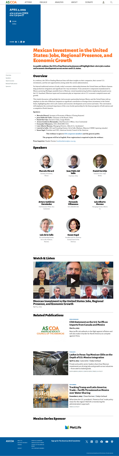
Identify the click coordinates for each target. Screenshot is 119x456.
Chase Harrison (89, 396)
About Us (20, 440)
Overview (8, 75)
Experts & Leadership (36, 440)
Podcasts (72, 352)
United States (88, 371)
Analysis (59, 2)
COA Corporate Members (37, 448)
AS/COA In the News (22, 442)
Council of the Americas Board (37, 445)
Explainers (72, 384)
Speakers (8, 78)
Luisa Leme (84, 361)
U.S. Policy (100, 371)
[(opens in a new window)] (87, 441)
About (74, 2)
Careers (20, 444)
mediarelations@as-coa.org (66, 141)
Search (111, 2)
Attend (28, 2)
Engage (43, 2)
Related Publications (11, 83)
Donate (89, 2)
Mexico (81, 371)
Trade (94, 371)
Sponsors (8, 86)
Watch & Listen (10, 81)
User (103, 2)
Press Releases (73, 319)
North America (73, 371)
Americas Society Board (37, 442)
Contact (20, 448)
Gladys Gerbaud (95, 361)
